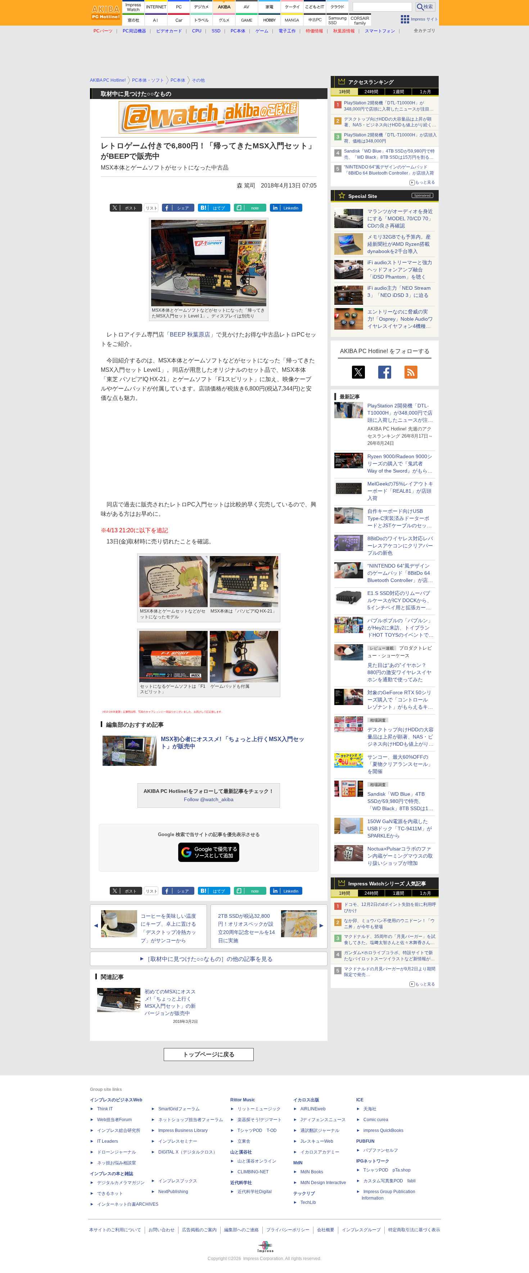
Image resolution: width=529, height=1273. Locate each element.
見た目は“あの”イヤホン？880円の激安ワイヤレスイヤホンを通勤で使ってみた (399, 672)
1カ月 (425, 91)
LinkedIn (291, 208)
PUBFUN (365, 1141)
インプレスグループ (361, 1229)
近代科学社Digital (255, 1191)
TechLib (308, 1202)
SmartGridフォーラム (179, 1108)
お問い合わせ (162, 1229)
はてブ (219, 208)
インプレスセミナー (177, 1141)
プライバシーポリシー (287, 1229)
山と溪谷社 (241, 1152)
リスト (152, 208)
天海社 (369, 1108)
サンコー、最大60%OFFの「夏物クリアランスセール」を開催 (400, 764)
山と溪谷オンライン (257, 1161)
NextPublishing (173, 1191)
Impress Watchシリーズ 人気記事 (387, 883)
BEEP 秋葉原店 (190, 334)
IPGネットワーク (372, 1161)
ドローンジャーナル (116, 1152)
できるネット (110, 1193)
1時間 (344, 91)
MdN (298, 1162)
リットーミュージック (259, 1108)
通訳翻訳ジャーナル (319, 1130)
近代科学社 (241, 1182)
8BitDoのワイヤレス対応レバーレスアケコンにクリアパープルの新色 (400, 546)
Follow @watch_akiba (209, 799)
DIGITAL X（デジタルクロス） (187, 1152)
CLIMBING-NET (253, 1171)
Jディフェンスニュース (323, 1119)
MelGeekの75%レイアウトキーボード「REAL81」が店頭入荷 (400, 491)
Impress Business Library (183, 1130)
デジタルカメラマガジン (121, 1182)
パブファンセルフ (380, 1150)
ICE (359, 1099)
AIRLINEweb (313, 1108)
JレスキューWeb (316, 1141)
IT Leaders (107, 1141)
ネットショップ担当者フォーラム (190, 1119)
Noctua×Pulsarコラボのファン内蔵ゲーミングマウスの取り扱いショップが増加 (400, 856)
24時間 (371, 91)
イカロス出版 (306, 1099)
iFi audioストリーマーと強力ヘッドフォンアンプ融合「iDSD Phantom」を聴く (399, 269)
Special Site (362, 196)
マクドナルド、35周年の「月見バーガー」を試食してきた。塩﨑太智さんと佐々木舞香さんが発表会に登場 (389, 942)
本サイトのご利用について (115, 1229)
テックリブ (304, 1193)
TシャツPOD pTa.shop (387, 1170)
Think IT (105, 1108)
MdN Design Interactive (323, 1182)
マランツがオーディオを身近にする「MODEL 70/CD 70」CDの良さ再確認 (400, 218)
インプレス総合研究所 (118, 1130)
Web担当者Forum (114, 1119)
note (255, 208)
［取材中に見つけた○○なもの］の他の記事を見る (209, 959)
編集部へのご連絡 (241, 1229)
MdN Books (311, 1171)
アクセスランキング (371, 82)
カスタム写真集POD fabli (389, 1180)
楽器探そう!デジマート (260, 1119)
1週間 (398, 91)
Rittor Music (242, 1099)
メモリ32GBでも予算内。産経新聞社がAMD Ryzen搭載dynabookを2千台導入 (399, 244)
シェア (183, 208)
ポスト (131, 208)
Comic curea (375, 1119)
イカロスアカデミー (319, 1152)
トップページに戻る (209, 1054)
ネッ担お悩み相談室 (116, 1162)
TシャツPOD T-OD (257, 1130)
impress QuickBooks (383, 1130)
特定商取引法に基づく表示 (414, 1229)
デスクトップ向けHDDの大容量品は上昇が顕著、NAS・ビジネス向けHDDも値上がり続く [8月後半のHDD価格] (390, 125)
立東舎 (244, 1141)
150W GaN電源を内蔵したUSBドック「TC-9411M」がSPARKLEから (399, 828)
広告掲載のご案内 (199, 1229)
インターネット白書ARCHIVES (127, 1204)
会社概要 (325, 1229)
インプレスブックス (177, 1180)
